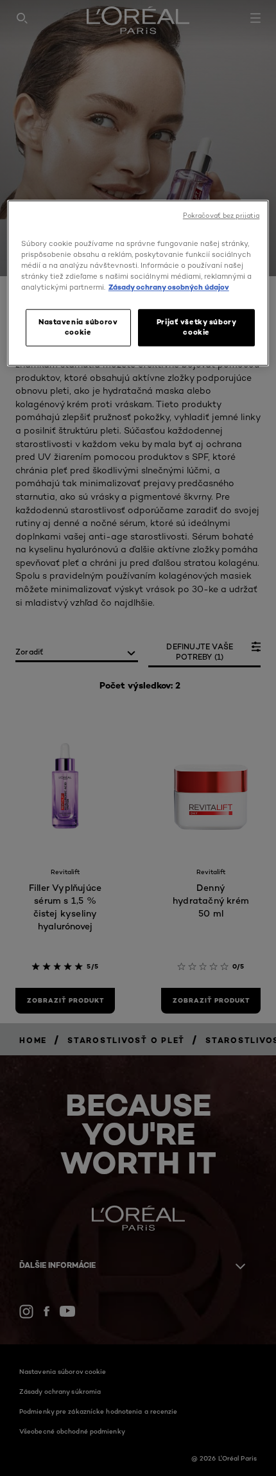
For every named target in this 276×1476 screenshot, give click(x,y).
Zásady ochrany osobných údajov (168, 287)
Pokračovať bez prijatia (221, 215)
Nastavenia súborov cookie (78, 327)
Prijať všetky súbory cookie (196, 327)
